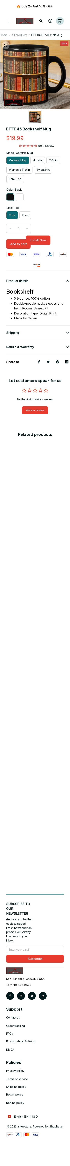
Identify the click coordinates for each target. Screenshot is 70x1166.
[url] (56, 1126)
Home (4, 35)
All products (19, 35)
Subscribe (35, 959)
